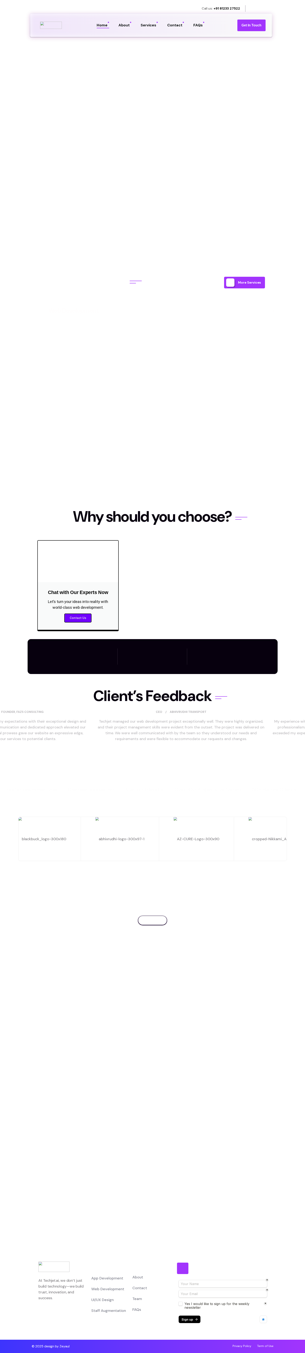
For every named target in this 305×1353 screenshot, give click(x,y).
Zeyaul (65, 1346)
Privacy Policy (242, 1346)
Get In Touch (251, 25)
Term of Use (265, 1346)
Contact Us (78, 618)
